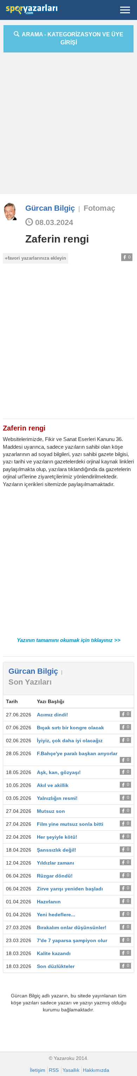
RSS (54, 1070)
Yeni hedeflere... (56, 914)
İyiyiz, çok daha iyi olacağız (70, 740)
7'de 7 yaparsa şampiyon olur (72, 940)
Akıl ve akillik (52, 785)
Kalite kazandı (54, 953)
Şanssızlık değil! (56, 850)
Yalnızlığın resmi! (57, 798)
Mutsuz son (51, 811)
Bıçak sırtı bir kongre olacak (70, 727)
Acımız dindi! (52, 714)
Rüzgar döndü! (55, 876)
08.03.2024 (53, 222)
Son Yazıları (30, 682)
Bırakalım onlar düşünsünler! (71, 927)
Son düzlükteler (55, 966)
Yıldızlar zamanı (55, 863)
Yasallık (71, 1070)
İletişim (37, 1070)
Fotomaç (99, 208)
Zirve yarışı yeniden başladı (70, 888)
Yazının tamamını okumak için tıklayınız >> (68, 640)
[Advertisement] (68, 126)
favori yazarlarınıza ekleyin (37, 258)
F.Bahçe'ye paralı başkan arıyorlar (77, 753)
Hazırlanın (49, 901)
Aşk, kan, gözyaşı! (59, 772)
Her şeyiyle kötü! (57, 837)
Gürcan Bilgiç (50, 208)
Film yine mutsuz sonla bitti (70, 824)
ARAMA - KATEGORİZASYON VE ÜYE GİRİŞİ (71, 38)
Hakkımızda (96, 1070)
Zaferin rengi (57, 239)
